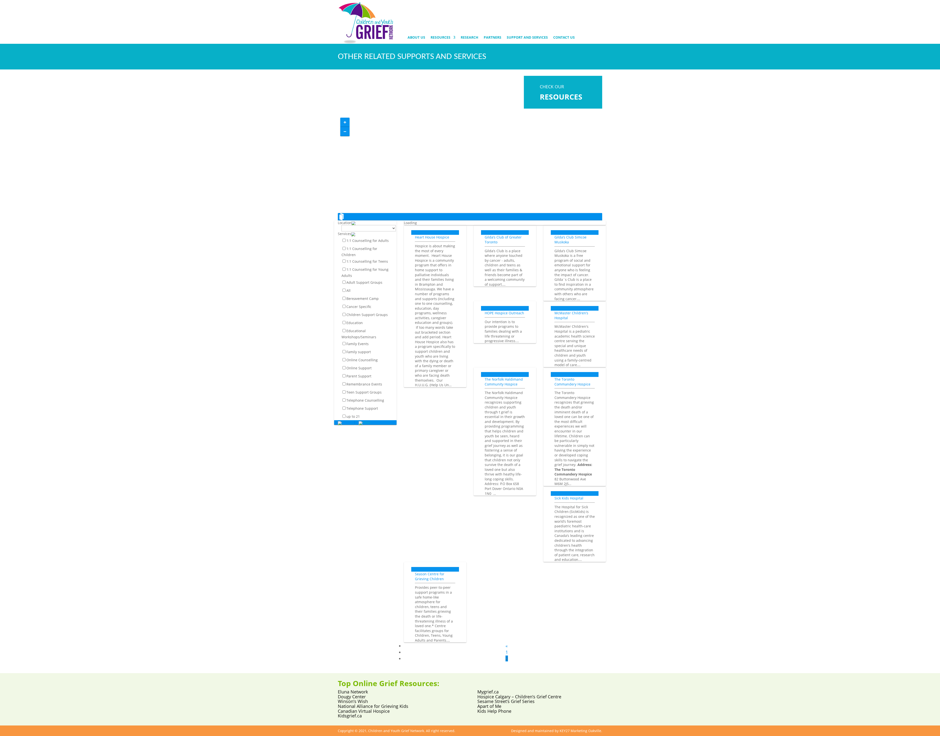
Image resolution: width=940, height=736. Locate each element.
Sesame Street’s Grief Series (506, 701)
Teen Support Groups (364, 392)
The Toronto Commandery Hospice (572, 381)
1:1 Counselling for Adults (367, 240)
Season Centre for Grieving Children (429, 576)
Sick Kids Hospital (568, 498)
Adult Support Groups (364, 282)
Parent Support (358, 376)
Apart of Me (489, 706)
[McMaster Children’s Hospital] (575, 303)
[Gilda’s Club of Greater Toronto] (505, 227)
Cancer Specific (358, 307)
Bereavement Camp (362, 298)
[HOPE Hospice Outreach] (505, 303)
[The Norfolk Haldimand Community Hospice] (505, 369)
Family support (358, 352)
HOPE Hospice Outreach (504, 313)
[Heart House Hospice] (435, 227)
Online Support (359, 368)
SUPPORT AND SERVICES (527, 38)
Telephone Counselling (365, 400)
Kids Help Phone (494, 711)
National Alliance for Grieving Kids (373, 706)
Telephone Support (362, 408)
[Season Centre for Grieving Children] (435, 564)
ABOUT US (416, 38)
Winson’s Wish (353, 701)
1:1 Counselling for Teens (367, 261)
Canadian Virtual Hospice (364, 711)
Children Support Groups (367, 315)
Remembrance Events (364, 384)
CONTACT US (564, 38)
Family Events (357, 343)
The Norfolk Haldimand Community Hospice (504, 381)
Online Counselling (362, 360)
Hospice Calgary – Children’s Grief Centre (519, 697)
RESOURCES (440, 38)
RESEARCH (469, 38)
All (348, 290)
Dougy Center (352, 697)
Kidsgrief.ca (350, 716)
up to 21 (353, 416)
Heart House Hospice (432, 237)
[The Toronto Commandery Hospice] (575, 369)
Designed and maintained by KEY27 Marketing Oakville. (556, 730)
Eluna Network (353, 692)
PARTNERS (492, 38)
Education (354, 323)
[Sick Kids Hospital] (575, 488)
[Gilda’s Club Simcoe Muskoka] (575, 227)
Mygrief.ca (488, 692)
